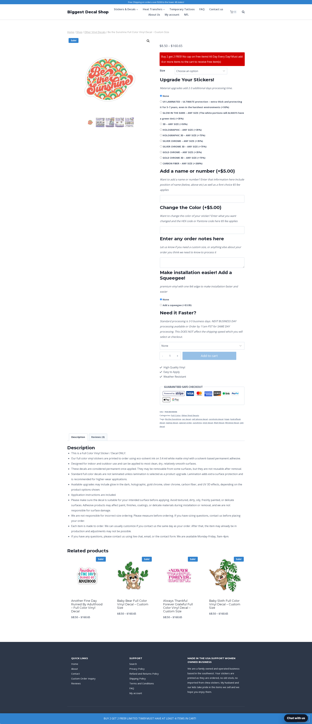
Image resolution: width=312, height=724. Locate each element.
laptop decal (172, 422)
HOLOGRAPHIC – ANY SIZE (182, 129)
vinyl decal (208, 422)
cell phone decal (200, 419)
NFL (186, 14)
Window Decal (232, 422)
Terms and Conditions (141, 683)
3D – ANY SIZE (175, 124)
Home (74, 663)
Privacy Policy (137, 668)
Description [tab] (78, 437)
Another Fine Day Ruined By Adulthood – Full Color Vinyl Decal (87, 606)
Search (133, 663)
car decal (186, 419)
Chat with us (296, 718)
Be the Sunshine (173, 419)
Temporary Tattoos (182, 9)
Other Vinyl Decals (190, 415)
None (166, 96)
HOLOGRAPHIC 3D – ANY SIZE (184, 135)
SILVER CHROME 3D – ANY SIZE (185, 146)
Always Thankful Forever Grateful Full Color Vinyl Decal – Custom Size (178, 606)
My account (172, 14)
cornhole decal (216, 419)
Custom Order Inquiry (83, 678)
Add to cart (209, 356)
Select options (133, 624)
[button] (148, 41)
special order (185, 422)
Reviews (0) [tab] (98, 437)
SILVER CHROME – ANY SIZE (183, 141)
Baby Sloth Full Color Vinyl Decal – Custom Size (224, 604)
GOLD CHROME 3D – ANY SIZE (184, 157)
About (74, 668)
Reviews (76, 683)
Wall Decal (219, 422)
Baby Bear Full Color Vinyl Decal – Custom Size (132, 604)
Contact (75, 673)
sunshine (197, 422)
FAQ (202, 9)
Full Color (176, 415)
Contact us (216, 9)
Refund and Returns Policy (144, 673)
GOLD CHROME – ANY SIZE (182, 152)
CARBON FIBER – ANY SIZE (182, 163)
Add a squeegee (177, 305)
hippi (226, 419)
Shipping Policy (137, 678)
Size (162, 70)
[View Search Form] (242, 12)
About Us (154, 14)
